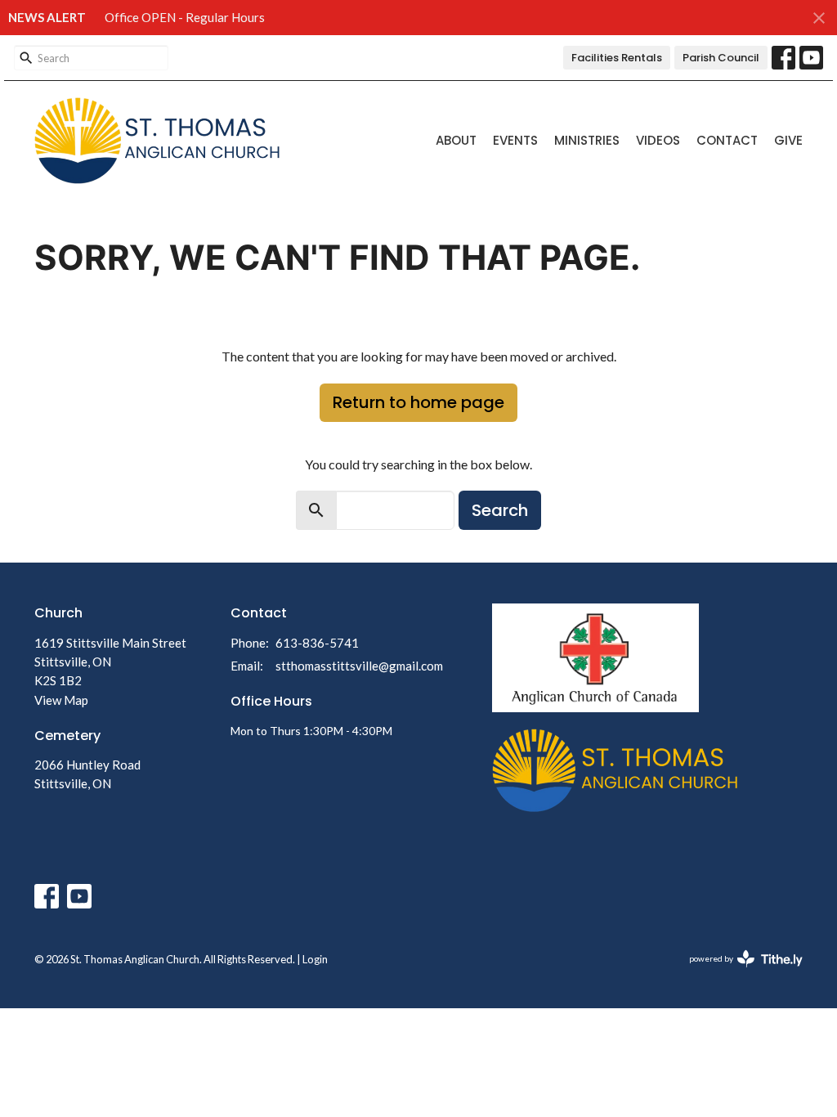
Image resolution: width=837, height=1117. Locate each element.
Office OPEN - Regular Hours (185, 17)
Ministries (587, 140)
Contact (727, 140)
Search (500, 510)
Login (315, 959)
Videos (658, 140)
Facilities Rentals (616, 57)
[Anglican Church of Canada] (595, 656)
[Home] (614, 769)
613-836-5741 (317, 642)
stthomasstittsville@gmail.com (359, 665)
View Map (61, 700)
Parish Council (721, 57)
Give (788, 140)
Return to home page (418, 402)
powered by (737, 972)
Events (515, 140)
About (456, 140)
